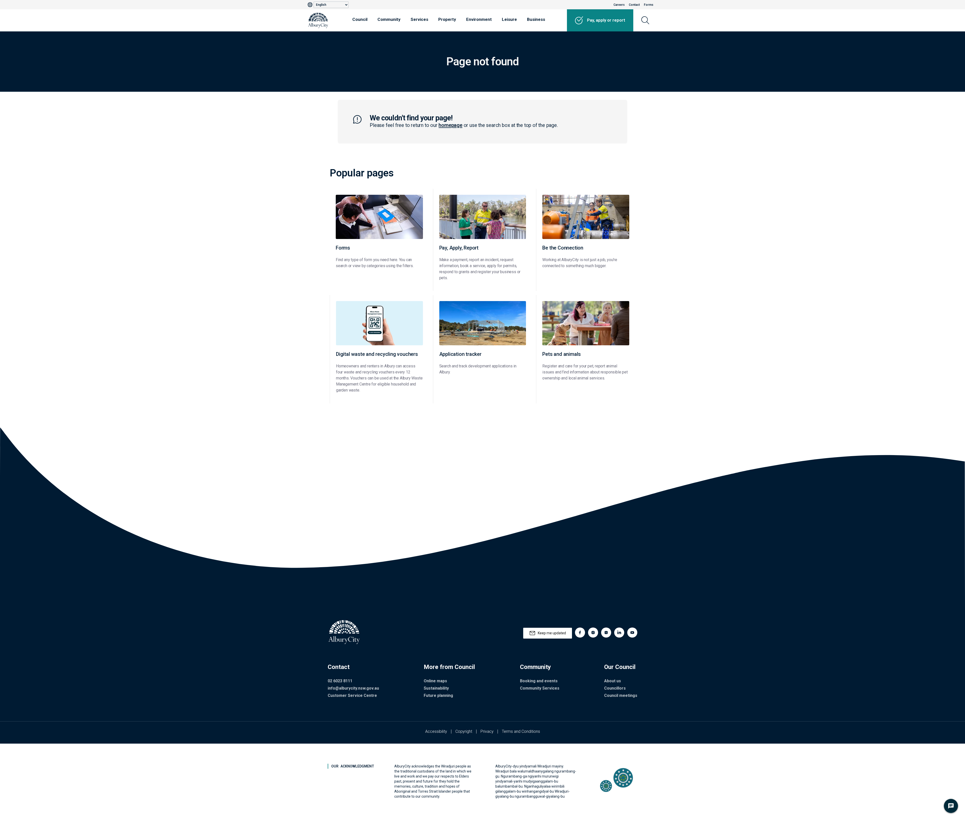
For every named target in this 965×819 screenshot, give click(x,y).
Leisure (509, 19)
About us (612, 681)
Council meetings (620, 695)
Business (536, 19)
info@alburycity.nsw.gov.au (353, 688)
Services (419, 19)
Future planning (438, 695)
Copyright (463, 731)
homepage (450, 125)
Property (447, 19)
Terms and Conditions (521, 731)
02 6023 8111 (340, 681)
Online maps (435, 681)
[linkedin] (619, 633)
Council (359, 19)
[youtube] (632, 633)
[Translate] (311, 4)
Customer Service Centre (352, 695)
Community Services (539, 688)
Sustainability (436, 688)
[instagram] (593, 633)
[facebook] (580, 633)
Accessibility (436, 731)
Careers (619, 5)
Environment (479, 19)
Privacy (487, 731)
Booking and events (539, 681)
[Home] (318, 20)
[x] (606, 633)
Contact (634, 5)
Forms (648, 5)
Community (389, 19)
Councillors (615, 688)
